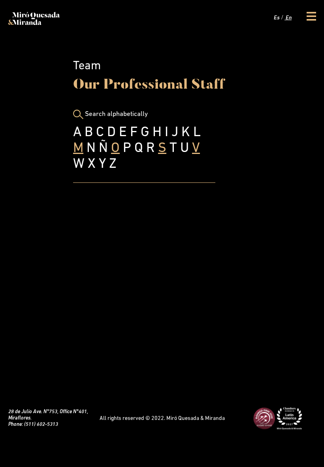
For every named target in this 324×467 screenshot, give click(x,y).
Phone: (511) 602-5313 (33, 424)
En (288, 18)
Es (276, 18)
